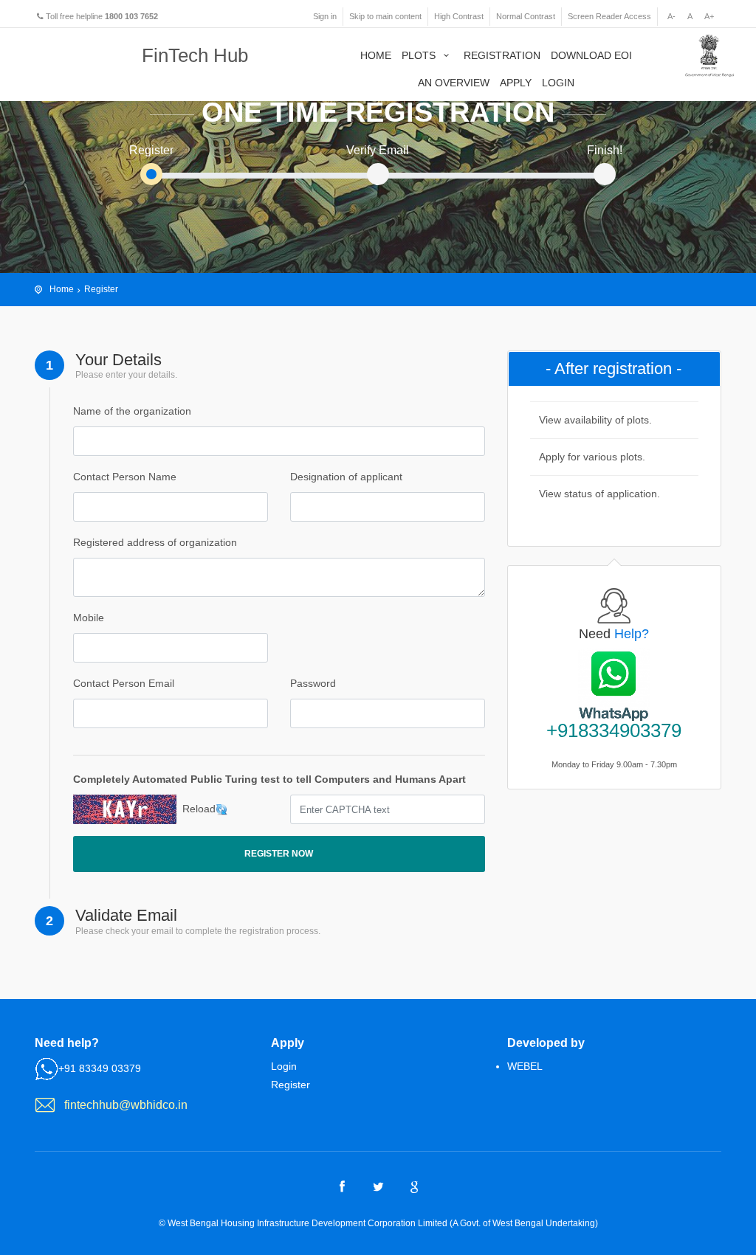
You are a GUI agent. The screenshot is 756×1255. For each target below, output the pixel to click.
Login (284, 1066)
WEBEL (525, 1066)
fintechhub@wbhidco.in (126, 1105)
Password (313, 683)
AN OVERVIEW (453, 83)
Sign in (325, 16)
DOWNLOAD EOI (591, 55)
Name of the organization (132, 411)
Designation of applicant (346, 477)
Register (101, 289)
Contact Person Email (123, 683)
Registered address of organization (155, 542)
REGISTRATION (502, 55)
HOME (375, 55)
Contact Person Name (124, 477)
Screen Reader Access (609, 16)
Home (61, 289)
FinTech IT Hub (90, 57)
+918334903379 (613, 731)
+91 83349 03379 (99, 1068)
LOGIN (558, 83)
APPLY (516, 83)
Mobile (88, 617)
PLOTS (420, 55)
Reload (199, 809)
